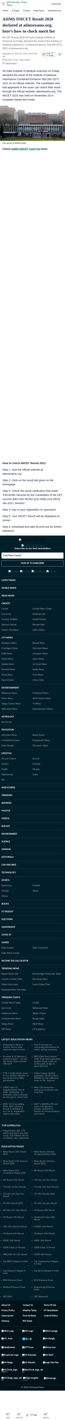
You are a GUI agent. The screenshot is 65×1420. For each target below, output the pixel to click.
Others (5, 911)
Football (36, 900)
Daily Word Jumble (10, 968)
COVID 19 (6, 950)
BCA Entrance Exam (43, 1295)
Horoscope (7, 737)
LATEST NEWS (9, 595)
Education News (40, 761)
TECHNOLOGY (9, 887)
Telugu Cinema (39, 1028)
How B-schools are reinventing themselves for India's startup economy (46, 1062)
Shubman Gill (38, 629)
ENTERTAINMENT (10, 703)
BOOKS (5, 919)
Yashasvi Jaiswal (9, 640)
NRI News (6, 1044)
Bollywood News (9, 708)
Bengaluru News (9, 658)
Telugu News (7, 1039)
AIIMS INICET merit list (26, 149)
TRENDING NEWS (10, 983)
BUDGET (6, 841)
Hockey (5, 906)
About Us (6, 1320)
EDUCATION (8, 745)
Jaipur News (38, 674)
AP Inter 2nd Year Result (15, 1225)
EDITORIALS (8, 872)
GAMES (5, 957)
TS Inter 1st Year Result (45, 1194)
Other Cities (38, 695)
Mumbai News (8, 684)
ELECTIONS (7, 934)
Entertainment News (11, 1034)
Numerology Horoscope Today (46, 989)
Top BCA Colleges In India (46, 1285)
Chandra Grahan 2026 (12, 994)
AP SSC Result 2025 (13, 1218)
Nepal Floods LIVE (10, 989)
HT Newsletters (51, 1325)
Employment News (41, 755)
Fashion (5, 779)
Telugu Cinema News (11, 719)
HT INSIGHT (7, 926)
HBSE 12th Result (11, 1255)
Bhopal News (38, 658)
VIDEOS (5, 833)
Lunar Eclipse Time (41, 999)
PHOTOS (6, 826)
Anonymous (11, 63)
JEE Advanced (41, 1311)
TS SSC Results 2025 (44, 1208)
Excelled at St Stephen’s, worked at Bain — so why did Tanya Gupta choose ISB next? (15, 1075)
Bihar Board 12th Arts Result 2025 (44, 1177)
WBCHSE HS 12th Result (15, 1269)
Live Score (6, 629)
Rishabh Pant (38, 640)
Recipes (36, 784)
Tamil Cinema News (41, 713)
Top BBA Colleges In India (15, 1276)
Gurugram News (40, 668)
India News (39, 10)
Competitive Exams (11, 755)
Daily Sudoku (8, 963)
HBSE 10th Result (42, 1255)
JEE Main (7, 1311)
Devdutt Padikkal (9, 634)
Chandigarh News (10, 663)
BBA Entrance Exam (12, 1295)
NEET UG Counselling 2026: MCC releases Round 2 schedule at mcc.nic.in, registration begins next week (13, 1124)
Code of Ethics (51, 1331)
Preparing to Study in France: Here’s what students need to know (14, 1062)
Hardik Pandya (39, 634)
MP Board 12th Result (13, 1194)
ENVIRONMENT (9, 849)
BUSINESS (6, 818)
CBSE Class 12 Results (14, 1262)
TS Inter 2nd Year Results (46, 1201)
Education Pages (13, 1161)
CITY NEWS (7, 653)
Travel (35, 789)
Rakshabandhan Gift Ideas (14, 1005)
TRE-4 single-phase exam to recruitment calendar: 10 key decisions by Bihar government (16, 1091)
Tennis (35, 906)
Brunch (35, 774)
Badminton (7, 900)
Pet (3, 795)
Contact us (28, 1320)
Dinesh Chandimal (10, 645)
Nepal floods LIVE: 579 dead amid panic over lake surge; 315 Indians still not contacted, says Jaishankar (16, 1149)
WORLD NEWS (9, 603)
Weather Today (30, 1325)
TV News (36, 719)
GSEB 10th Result (42, 1269)
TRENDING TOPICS (11, 1012)
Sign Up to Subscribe (32, 575)
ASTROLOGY (8, 732)
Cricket (26, 10)
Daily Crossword (40, 963)
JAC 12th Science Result (15, 1241)
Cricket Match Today (42, 624)
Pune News (37, 690)
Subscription (7, 1331)
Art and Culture (9, 774)
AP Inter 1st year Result (45, 1218)
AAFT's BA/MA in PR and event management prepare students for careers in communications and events (47, 1124)
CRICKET (6, 618)
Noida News (38, 684)
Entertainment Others (42, 724)
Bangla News (38, 1034)
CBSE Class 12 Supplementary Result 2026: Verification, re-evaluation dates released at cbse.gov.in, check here (15, 1107)
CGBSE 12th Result (43, 1241)
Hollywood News (40, 708)
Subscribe (56, 4)
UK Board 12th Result (13, 1248)
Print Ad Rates (29, 1331)
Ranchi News (8, 695)
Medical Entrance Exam (14, 1302)
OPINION (6, 864)
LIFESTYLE (7, 768)
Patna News (7, 690)
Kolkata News (8, 679)
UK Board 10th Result (44, 1248)
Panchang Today (40, 994)
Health (5, 784)
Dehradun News (40, 663)
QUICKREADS (8, 942)
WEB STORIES (8, 802)
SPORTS (6, 895)
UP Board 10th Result (44, 1225)
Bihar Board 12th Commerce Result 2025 (14, 1186)
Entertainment (54, 10)
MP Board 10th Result (44, 1185)
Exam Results (8, 761)
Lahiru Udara (38, 645)
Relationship (7, 789)
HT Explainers (38, 1044)
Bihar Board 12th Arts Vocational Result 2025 (45, 1167)
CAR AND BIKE (9, 880)
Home (5, 10)
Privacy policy (8, 1325)
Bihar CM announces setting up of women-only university (46, 1104)
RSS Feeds (27, 1336)
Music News (7, 713)
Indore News (7, 674)
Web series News (10, 724)
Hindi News (37, 1039)
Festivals (36, 779)
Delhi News (7, 668)
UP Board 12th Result (13, 1232)
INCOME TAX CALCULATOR (15, 976)
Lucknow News (39, 679)
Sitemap (5, 1336)
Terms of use (50, 1320)
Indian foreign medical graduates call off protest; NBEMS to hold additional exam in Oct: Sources (46, 1091)
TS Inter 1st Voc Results (14, 1201)
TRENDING (7, 810)
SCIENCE (6, 857)
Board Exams (38, 750)
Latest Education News (17, 1054)
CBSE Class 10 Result (44, 1262)
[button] (3, 4)
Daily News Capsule (12, 568)
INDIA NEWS (8, 611)
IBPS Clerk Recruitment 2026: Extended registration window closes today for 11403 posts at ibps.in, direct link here (47, 1076)
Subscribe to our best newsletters (32, 560)
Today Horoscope (10, 999)
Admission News (9, 750)
